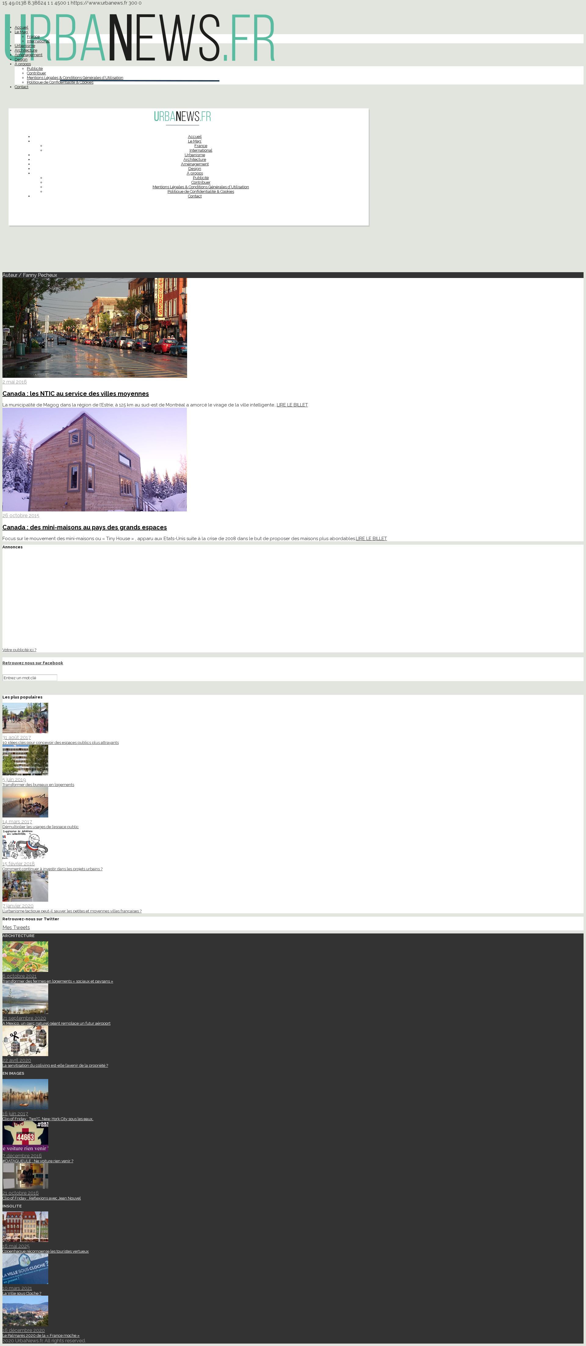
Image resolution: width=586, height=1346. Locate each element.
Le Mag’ (21, 32)
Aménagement (28, 54)
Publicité (35, 68)
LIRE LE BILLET (292, 405)
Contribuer (36, 73)
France (33, 36)
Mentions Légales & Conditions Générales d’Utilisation (75, 77)
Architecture (26, 50)
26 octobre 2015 (20, 515)
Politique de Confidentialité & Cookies (60, 82)
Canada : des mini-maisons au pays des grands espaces (84, 527)
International (38, 41)
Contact (21, 87)
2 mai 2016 (14, 382)
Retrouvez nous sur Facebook (32, 663)
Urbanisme (25, 45)
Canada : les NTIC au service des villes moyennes (75, 393)
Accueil (21, 27)
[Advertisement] (293, 251)
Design (21, 59)
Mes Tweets (16, 927)
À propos (23, 64)
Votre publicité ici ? (19, 649)
